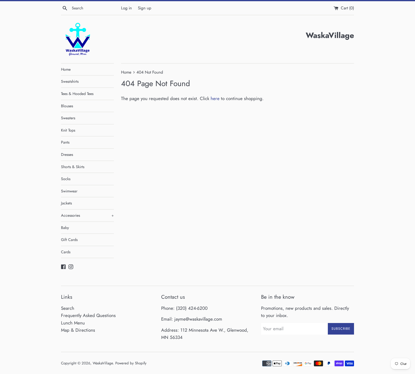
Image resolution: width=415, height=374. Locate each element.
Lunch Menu (73, 323)
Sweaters (68, 118)
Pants (65, 142)
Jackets (66, 203)
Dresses (67, 154)
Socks (65, 179)
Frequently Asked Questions (88, 315)
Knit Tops (68, 130)
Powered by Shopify (130, 363)
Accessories (87, 215)
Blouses (67, 106)
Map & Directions (78, 330)
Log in (126, 8)
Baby (65, 227)
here (215, 98)
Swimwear (69, 191)
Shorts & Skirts (72, 167)
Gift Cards (69, 239)
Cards (65, 252)
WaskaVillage (103, 363)
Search (67, 308)
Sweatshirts (70, 81)
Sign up (144, 8)
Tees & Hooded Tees (77, 93)
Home (66, 69)
